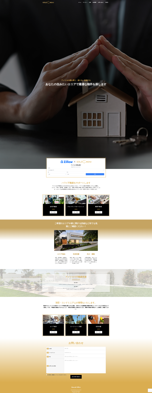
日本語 (106, 2)
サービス (85, 2)
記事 (90, 2)
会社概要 (94, 2)
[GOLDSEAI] (48, 2)
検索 (95, 174)
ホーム (79, 2)
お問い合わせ (100, 2)
